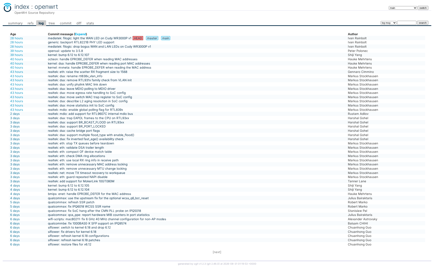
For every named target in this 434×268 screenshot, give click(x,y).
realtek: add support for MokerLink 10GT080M (81, 181)
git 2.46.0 (213, 263)
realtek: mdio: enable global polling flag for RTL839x (85, 109)
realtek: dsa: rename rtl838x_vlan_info (75, 76)
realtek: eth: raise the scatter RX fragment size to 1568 (87, 72)
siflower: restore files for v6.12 (69, 244)
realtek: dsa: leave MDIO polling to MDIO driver (82, 88)
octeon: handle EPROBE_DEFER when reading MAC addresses (92, 59)
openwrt (46, 6)
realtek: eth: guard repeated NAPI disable (78, 177)
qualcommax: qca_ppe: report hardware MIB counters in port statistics (99, 215)
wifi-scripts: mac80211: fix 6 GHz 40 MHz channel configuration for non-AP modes (107, 219)
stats (90, 23)
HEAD (138, 38)
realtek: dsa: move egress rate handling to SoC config (87, 93)
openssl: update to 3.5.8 (65, 51)
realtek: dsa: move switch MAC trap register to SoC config (90, 97)
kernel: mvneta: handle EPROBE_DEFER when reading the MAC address (99, 67)
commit (65, 23)
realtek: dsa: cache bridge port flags (74, 130)
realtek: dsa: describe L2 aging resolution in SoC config (87, 101)
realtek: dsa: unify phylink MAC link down (77, 84)
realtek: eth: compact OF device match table (80, 151)
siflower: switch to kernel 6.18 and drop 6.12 (79, 227)
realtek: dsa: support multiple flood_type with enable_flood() (91, 135)
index (21, 6)
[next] (217, 252)
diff (78, 23)
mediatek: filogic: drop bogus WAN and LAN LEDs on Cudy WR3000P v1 (99, 46)
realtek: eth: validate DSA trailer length (76, 147)
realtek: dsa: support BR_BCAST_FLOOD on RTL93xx (86, 122)
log (41, 23)
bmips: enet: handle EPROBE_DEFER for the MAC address (89, 194)
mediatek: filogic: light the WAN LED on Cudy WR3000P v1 (89, 38)
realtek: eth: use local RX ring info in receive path (83, 160)
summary (15, 23)
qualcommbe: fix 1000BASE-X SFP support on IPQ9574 (87, 223)
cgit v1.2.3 (200, 263)
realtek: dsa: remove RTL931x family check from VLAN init (90, 80)
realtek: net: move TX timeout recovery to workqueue (86, 173)
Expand (80, 34)
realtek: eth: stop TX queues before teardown (81, 143)
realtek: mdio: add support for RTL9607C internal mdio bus (90, 114)
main (165, 38)
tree (52, 23)
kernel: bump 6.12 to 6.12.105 (68, 185)
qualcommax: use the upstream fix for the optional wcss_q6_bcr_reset (98, 198)
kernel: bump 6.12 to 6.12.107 (68, 55)
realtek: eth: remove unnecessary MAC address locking (87, 164)
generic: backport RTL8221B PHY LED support (81, 42)
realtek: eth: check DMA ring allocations (76, 156)
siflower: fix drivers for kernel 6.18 (72, 231)
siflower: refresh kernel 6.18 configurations (78, 236)
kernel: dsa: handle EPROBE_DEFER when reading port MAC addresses (99, 63)
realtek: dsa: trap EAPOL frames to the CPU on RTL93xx (88, 118)
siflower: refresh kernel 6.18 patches (74, 240)
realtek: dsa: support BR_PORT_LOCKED (77, 126)
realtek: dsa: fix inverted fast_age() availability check (85, 139)
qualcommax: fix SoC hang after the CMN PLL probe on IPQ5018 (94, 211)
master (152, 38)
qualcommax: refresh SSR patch (71, 202)
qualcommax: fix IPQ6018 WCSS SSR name (79, 206)
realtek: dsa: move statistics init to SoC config (81, 105)
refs (31, 23)
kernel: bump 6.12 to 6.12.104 (69, 189)
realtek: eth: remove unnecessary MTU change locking (87, 168)
